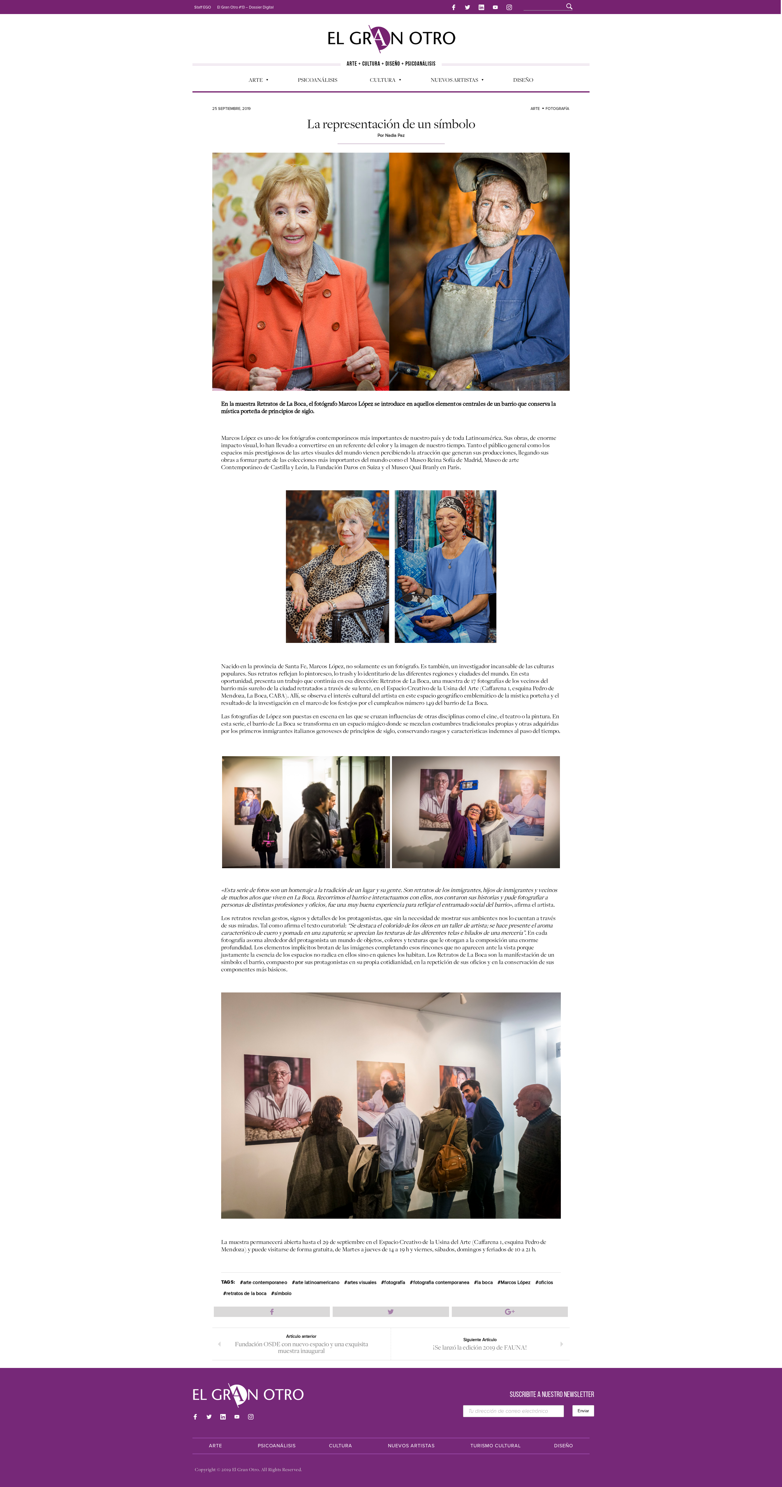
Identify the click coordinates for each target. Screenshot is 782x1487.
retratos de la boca (246, 1293)
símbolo (282, 1293)
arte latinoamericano (317, 1282)
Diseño (523, 79)
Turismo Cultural (495, 1446)
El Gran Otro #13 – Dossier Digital (245, 7)
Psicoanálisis (317, 79)
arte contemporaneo (265, 1282)
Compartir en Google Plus (510, 1312)
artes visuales (361, 1282)
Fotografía (557, 108)
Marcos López (516, 1282)
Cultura (380, 81)
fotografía (394, 1282)
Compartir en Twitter (391, 1312)
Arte (253, 81)
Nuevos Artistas (451, 81)
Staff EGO (202, 7)
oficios (546, 1282)
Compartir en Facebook (272, 1312)
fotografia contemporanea (441, 1282)
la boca (485, 1282)
